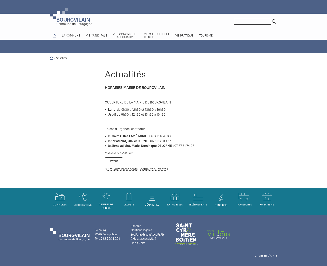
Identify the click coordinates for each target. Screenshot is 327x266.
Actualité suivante (153, 169)
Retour (114, 161)
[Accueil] (51, 58)
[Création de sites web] (272, 255)
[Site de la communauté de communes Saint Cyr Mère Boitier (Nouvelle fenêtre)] (186, 234)
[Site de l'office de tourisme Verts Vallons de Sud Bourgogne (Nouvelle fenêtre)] (218, 234)
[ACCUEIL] (54, 35)
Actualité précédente (122, 169)
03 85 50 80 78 (110, 238)
